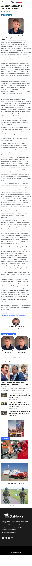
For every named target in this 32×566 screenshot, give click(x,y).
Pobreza (20, 313)
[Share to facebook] (2, 15)
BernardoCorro (11, 313)
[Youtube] (9, 538)
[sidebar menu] (2, 2)
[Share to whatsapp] (8, 15)
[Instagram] (12, 538)
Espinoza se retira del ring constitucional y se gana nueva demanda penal (19, 404)
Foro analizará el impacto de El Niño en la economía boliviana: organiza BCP (19, 413)
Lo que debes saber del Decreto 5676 (16, 483)
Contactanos (16, 548)
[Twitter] (6, 538)
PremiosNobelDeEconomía (8, 315)
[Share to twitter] (5, 15)
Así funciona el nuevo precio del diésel (16, 461)
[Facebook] (3, 538)
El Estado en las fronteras (16, 506)
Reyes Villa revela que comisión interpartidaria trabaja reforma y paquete (16, 383)
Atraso (25, 313)
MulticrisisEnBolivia (22, 315)
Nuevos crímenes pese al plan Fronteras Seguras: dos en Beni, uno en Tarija (19, 395)
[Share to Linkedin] (10, 15)
